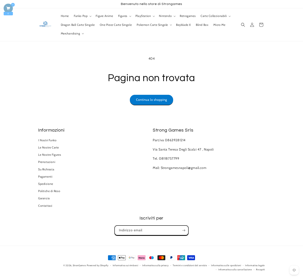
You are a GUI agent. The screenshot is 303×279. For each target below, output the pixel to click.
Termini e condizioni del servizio (190, 265)
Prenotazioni (46, 162)
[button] (82, 16)
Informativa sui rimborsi (125, 265)
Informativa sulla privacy (155, 265)
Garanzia (44, 198)
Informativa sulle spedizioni (226, 265)
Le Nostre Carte (48, 147)
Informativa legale (255, 265)
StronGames (79, 265)
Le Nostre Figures (49, 155)
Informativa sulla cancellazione (235, 269)
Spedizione (45, 184)
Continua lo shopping (151, 100)
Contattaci (45, 206)
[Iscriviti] (183, 230)
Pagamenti (45, 176)
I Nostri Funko (47, 140)
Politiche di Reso (49, 191)
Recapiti (260, 269)
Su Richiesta (46, 169)
